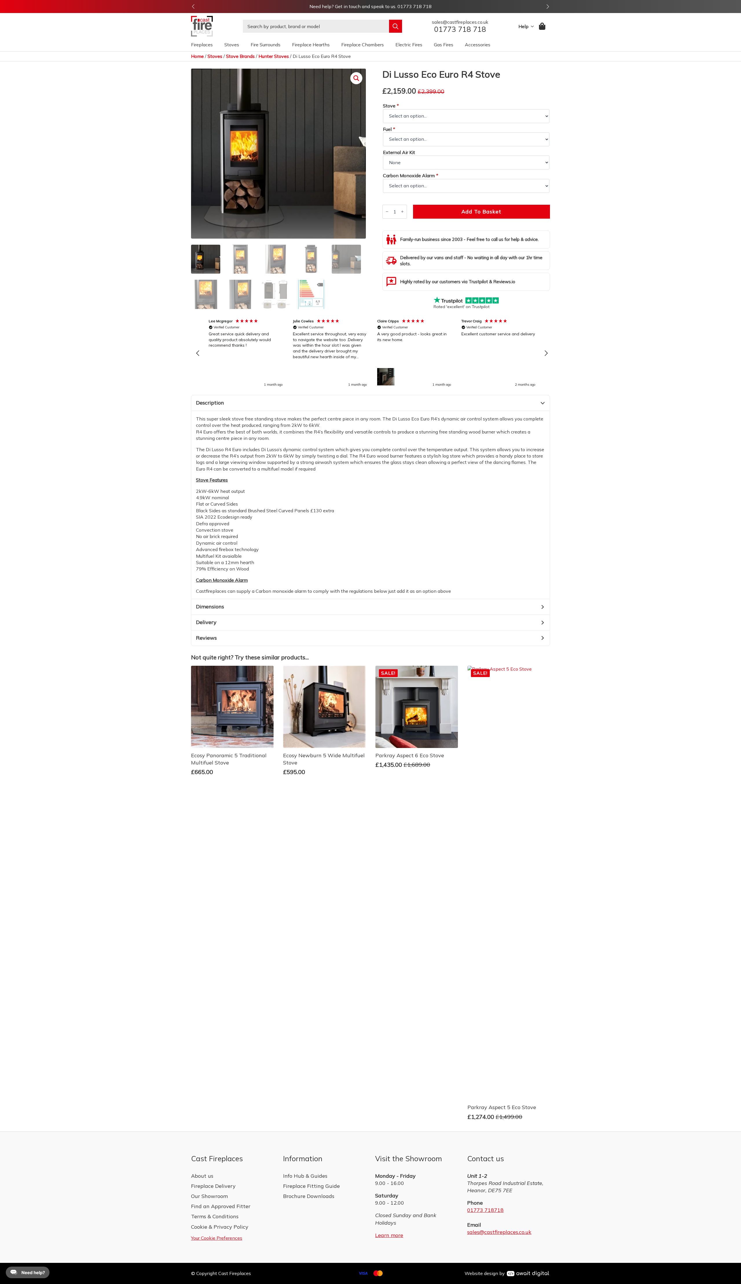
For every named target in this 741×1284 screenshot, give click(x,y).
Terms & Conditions (215, 1216)
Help (523, 26)
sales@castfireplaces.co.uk (499, 1232)
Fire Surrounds (265, 44)
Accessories (477, 44)
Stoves (231, 44)
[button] (193, 6)
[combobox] (316, 26)
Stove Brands (240, 56)
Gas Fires (443, 44)
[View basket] (542, 26)
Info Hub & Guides (305, 1176)
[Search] (395, 26)
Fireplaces (202, 44)
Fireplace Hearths (311, 44)
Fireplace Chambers (362, 44)
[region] (372, 353)
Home (197, 56)
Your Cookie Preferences (216, 1238)
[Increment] (402, 211)
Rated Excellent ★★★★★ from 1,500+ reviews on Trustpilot (370, 6)
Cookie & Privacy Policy (219, 1226)
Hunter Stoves (273, 56)
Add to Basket (481, 211)
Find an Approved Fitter (220, 1206)
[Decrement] (387, 211)
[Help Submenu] (531, 26)
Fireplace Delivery (213, 1186)
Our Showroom (209, 1196)
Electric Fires (408, 44)
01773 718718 (485, 1210)
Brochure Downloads (308, 1196)
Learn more (389, 1235)
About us (202, 1176)
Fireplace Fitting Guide (311, 1186)
